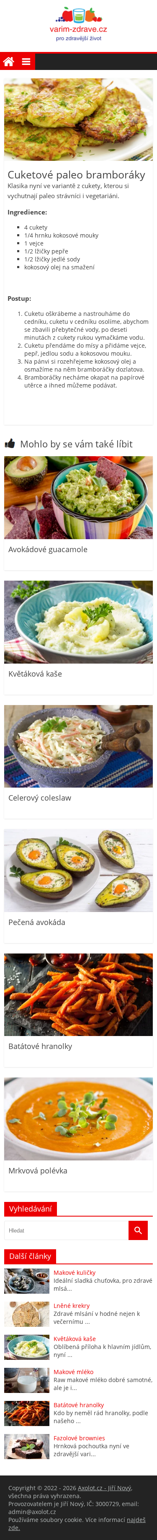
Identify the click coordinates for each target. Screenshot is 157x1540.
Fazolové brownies (79, 1438)
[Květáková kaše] (78, 661)
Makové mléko (73, 1372)
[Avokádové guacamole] (78, 537)
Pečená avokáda (36, 922)
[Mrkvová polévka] (78, 1158)
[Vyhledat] (138, 1230)
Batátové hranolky (40, 1046)
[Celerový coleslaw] (78, 785)
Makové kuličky (74, 1272)
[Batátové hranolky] (78, 1034)
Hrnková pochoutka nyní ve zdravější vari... (91, 1450)
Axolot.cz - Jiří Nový (104, 1488)
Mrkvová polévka (37, 1170)
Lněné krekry (72, 1306)
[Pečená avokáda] (78, 910)
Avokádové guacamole (48, 549)
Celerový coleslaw (39, 798)
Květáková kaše (35, 674)
